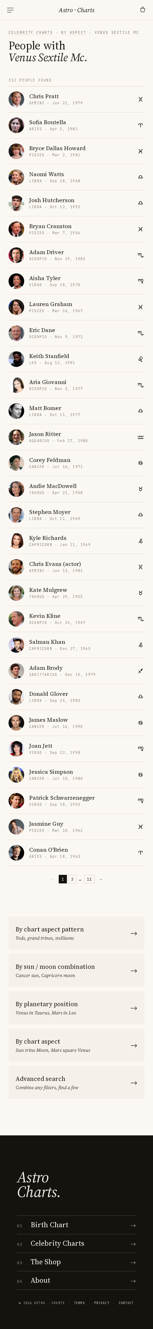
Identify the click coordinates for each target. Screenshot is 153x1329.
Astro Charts (76, 10)
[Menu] (10, 10)
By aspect (73, 32)
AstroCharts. (39, 1184)
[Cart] (142, 10)
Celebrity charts (31, 32)
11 (89, 879)
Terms (79, 1303)
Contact (126, 1303)
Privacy (102, 1303)
